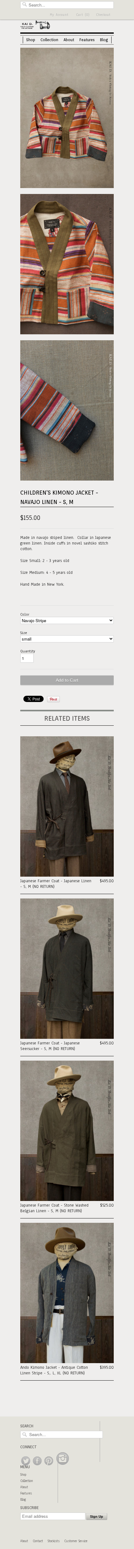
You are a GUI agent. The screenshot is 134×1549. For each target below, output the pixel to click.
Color (24, 614)
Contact (38, 1541)
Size (23, 632)
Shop (30, 39)
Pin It (53, 699)
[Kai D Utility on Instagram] (62, 1465)
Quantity (27, 651)
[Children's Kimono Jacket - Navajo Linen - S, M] (67, 119)
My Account (59, 14)
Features (87, 39)
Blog (104, 39)
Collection (49, 39)
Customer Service (75, 1541)
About (69, 39)
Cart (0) (83, 14)
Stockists (54, 1541)
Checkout (103, 14)
